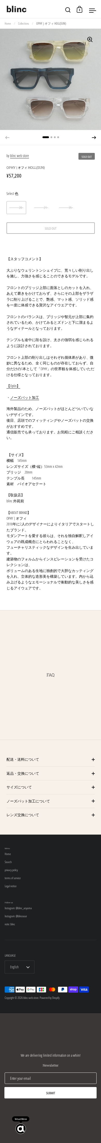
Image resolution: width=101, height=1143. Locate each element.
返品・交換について (22, 773)
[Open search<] (68, 9)
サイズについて (19, 787)
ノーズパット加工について (28, 801)
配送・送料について (22, 759)
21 (45, 207)
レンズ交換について (22, 814)
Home (8, 23)
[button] (94, 137)
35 (70, 207)
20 (20, 207)
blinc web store (19, 155)
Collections (23, 23)
